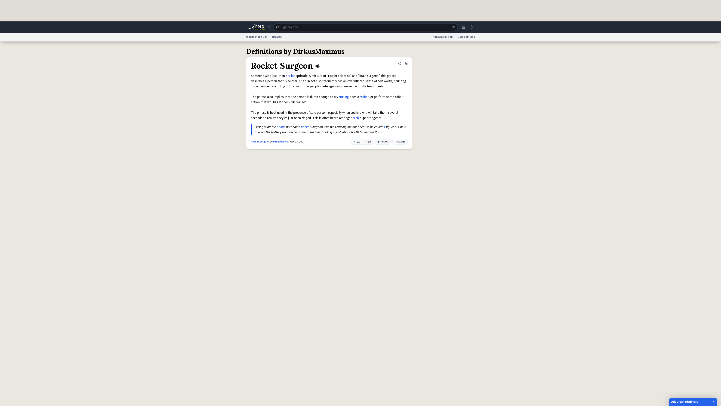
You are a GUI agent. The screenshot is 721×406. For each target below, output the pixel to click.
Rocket (306, 127)
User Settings (466, 37)
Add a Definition (443, 37)
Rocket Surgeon (260, 142)
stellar (290, 75)
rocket (364, 97)
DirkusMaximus (281, 142)
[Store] (463, 27)
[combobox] (366, 27)
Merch (401, 142)
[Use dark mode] (471, 27)
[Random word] (454, 27)
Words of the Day (256, 37)
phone (281, 127)
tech (356, 118)
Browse (277, 37)
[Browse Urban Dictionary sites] (258, 27)
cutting (344, 97)
